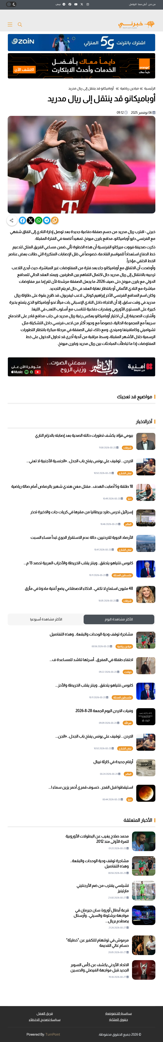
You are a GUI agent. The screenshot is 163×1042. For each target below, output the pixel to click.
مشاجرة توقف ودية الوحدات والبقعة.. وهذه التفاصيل (91, 634)
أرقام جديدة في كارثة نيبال (113, 762)
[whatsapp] (38, 220)
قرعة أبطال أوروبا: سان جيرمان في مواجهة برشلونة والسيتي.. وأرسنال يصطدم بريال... (101, 915)
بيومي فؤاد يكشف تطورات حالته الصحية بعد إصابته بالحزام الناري (84, 435)
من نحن (152, 4)
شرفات (127, 447)
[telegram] (47, 220)
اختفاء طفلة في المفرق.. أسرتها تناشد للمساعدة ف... (91, 660)
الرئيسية (149, 88)
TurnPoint (52, 1034)
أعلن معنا (142, 4)
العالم (128, 524)
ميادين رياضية (129, 88)
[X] (30, 220)
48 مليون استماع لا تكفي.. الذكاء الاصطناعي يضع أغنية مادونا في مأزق (79, 588)
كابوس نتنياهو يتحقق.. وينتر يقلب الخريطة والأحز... (94, 685)
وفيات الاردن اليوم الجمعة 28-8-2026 (104, 711)
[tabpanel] (81, 717)
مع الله (127, 723)
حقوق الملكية (118, 1019)
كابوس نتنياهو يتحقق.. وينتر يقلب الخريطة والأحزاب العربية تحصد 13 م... (78, 563)
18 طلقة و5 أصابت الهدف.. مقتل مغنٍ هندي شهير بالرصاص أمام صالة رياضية (72, 486)
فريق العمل (45, 1013)
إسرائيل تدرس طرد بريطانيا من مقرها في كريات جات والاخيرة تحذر (81, 512)
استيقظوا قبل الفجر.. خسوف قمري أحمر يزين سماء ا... (91, 787)
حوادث (127, 672)
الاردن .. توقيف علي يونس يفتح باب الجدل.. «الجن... (94, 736)
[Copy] (55, 220)
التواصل (132, 4)
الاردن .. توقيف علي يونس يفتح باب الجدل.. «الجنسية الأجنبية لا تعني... (80, 461)
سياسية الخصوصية (118, 1013)
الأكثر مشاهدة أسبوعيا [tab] (46, 619)
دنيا (129, 498)
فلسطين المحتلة (122, 575)
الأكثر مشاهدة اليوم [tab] (119, 619)
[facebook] (22, 220)
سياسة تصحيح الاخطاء (44, 1019)
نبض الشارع (125, 473)
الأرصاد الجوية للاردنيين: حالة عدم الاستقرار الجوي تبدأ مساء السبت (82, 537)
